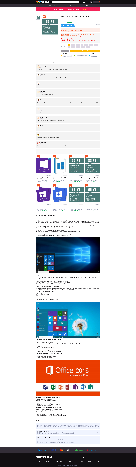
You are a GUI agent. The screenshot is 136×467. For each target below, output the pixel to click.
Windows (44, 5)
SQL (71, 5)
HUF (89, 47)
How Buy (38, 461)
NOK (72, 47)
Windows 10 (45, 13)
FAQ (87, 5)
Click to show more (68, 151)
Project (55, 5)
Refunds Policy (71, 461)
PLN (74, 47)
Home (38, 5)
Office (50, 5)
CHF (77, 47)
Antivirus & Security (78, 5)
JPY (84, 47)
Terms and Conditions (59, 461)
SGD (79, 47)
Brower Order (48, 461)
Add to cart (84, 50)
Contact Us (90, 461)
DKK (69, 47)
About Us (81, 461)
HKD (87, 47)
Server (65, 5)
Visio (61, 5)
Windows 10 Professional (72, 41)
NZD (82, 47)
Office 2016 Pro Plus (80, 41)
